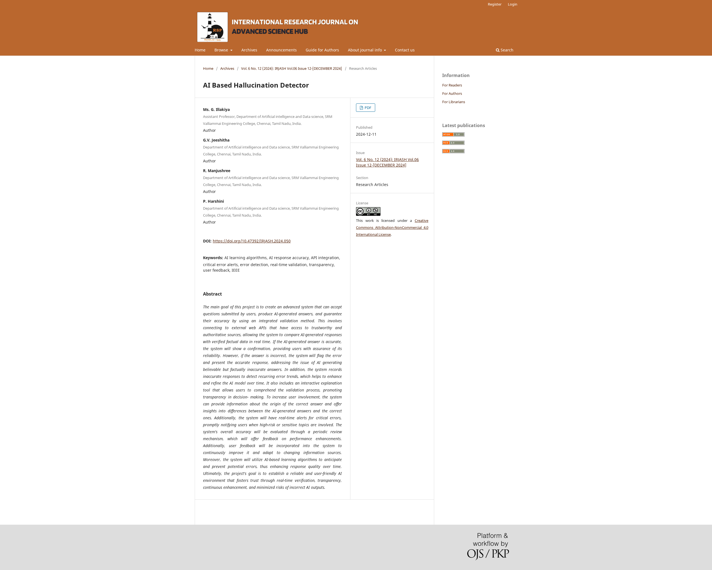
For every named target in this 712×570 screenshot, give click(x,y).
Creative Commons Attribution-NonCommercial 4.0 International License (392, 227)
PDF (367, 107)
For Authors (452, 93)
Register (494, 4)
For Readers (452, 85)
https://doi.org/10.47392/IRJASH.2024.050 (252, 241)
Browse (221, 50)
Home (200, 50)
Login (512, 4)
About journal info (365, 50)
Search (506, 50)
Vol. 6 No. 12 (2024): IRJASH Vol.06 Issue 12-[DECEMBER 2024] (291, 68)
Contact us (405, 50)
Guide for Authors (322, 50)
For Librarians (453, 101)
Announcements (281, 50)
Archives (249, 50)
